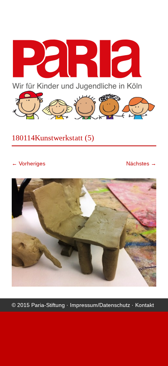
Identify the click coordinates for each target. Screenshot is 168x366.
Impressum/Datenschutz (100, 305)
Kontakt (144, 305)
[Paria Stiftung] (77, 88)
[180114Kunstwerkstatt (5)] (84, 232)
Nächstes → (141, 163)
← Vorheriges (28, 163)
